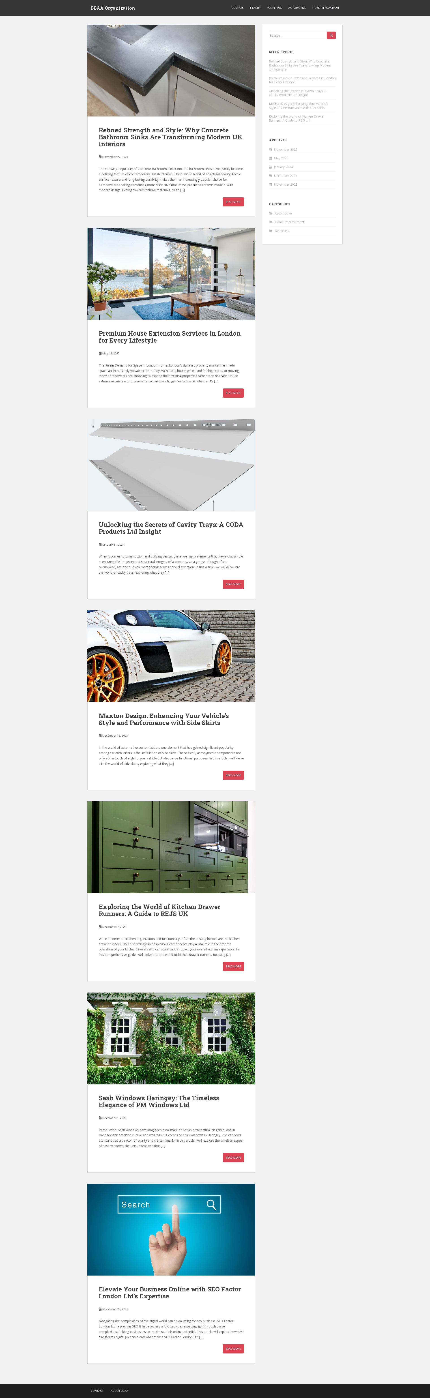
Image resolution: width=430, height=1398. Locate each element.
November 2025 (285, 149)
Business (237, 8)
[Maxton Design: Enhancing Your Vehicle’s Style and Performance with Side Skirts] (171, 656)
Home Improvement (325, 8)
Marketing (274, 8)
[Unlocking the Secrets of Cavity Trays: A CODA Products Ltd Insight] (171, 465)
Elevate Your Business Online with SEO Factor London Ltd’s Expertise (170, 1292)
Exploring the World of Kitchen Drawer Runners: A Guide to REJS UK (159, 910)
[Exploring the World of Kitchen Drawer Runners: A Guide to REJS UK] (171, 847)
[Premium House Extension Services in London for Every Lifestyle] (171, 274)
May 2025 (281, 158)
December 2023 (285, 176)
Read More (233, 202)
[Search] (331, 35)
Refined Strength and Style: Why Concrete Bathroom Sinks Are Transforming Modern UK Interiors (170, 137)
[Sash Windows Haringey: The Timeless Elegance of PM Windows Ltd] (171, 1038)
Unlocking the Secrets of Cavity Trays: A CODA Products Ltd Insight (171, 528)
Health (255, 8)
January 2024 (283, 167)
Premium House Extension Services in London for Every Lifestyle (170, 336)
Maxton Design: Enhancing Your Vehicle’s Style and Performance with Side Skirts (164, 719)
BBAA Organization (113, 8)
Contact (97, 1391)
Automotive (297, 8)
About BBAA (119, 1391)
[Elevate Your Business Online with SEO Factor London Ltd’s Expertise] (171, 1230)
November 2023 (285, 184)
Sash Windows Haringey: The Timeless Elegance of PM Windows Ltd (159, 1101)
